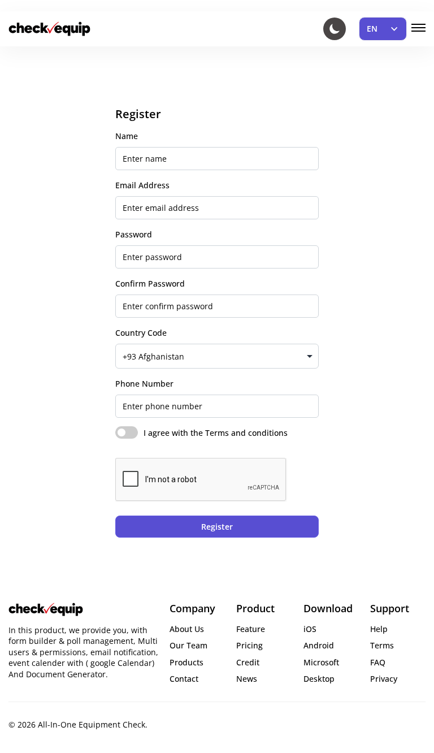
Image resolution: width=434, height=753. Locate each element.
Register (217, 526)
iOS (309, 629)
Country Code (141, 332)
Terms (382, 645)
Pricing (249, 645)
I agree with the (216, 432)
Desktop (319, 678)
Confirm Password (150, 283)
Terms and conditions (246, 432)
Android (318, 645)
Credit (247, 662)
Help (379, 629)
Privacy (383, 678)
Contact (184, 678)
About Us (187, 629)
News (246, 678)
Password (133, 234)
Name (126, 136)
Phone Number (144, 383)
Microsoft (321, 662)
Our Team (188, 645)
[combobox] (217, 356)
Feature (250, 629)
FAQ (377, 662)
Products (186, 662)
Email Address (142, 185)
